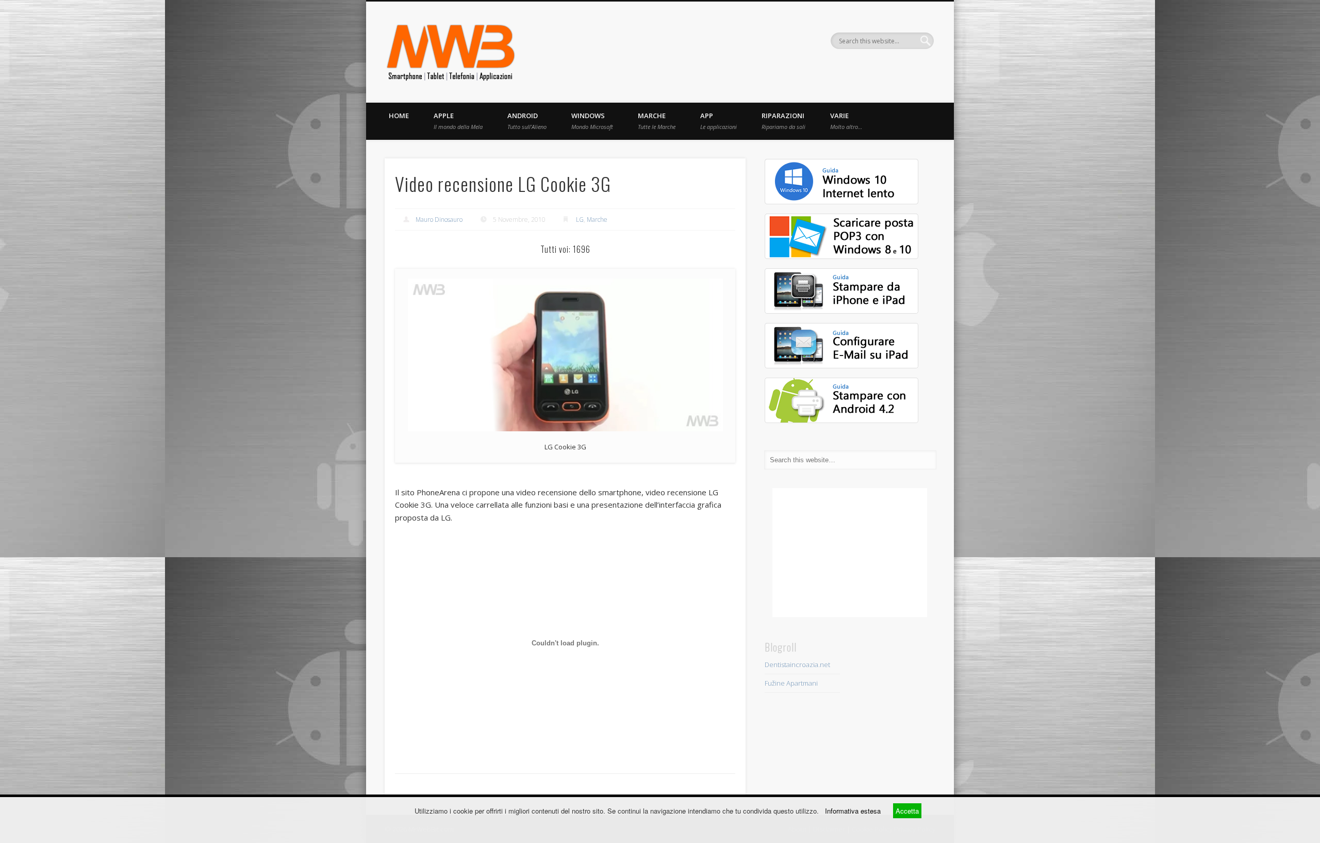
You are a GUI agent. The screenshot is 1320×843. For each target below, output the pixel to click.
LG (580, 219)
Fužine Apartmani (791, 683)
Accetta (907, 811)
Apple (458, 121)
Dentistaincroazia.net (797, 664)
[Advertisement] (849, 552)
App (718, 121)
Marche (656, 121)
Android (527, 121)
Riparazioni (783, 121)
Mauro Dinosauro (439, 219)
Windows (592, 121)
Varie (846, 121)
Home (399, 115)
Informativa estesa (853, 811)
